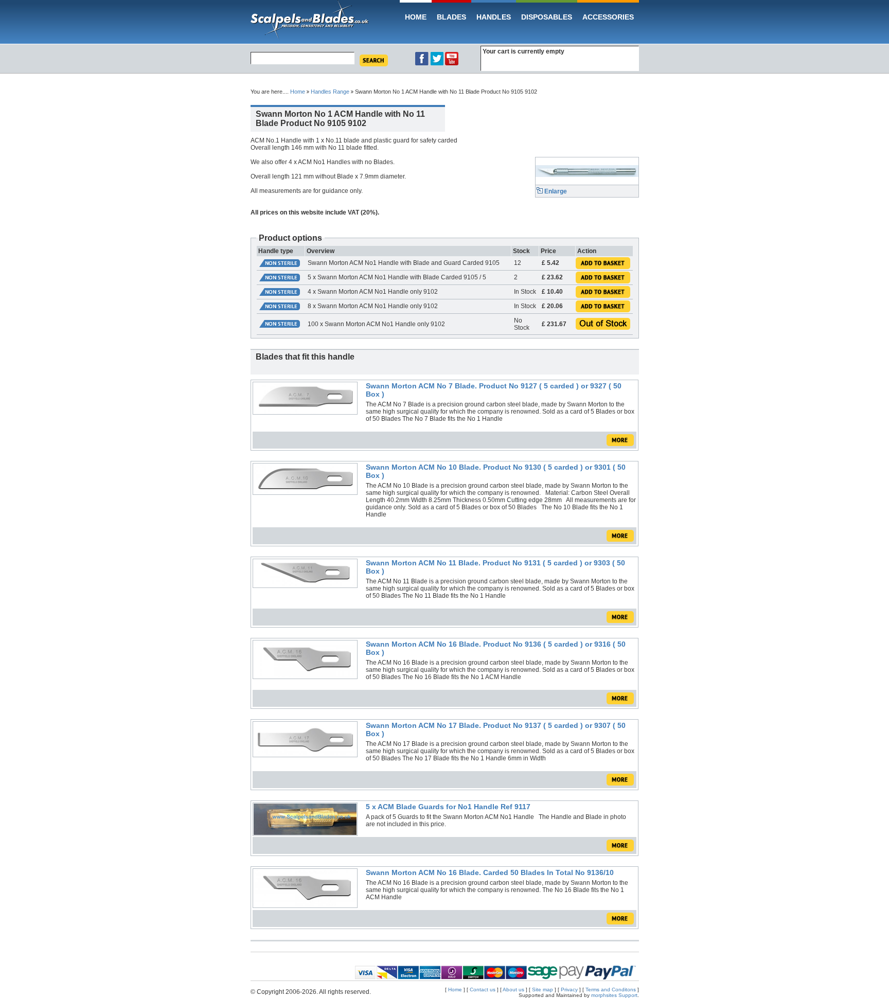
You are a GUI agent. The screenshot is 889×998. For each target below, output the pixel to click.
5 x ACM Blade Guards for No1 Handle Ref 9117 (448, 807)
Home (415, 17)
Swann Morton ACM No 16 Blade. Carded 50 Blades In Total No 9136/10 (490, 872)
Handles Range (330, 91)
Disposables (546, 17)
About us (513, 989)
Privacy (569, 989)
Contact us (482, 989)
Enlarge (555, 191)
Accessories (608, 17)
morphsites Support (614, 995)
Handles (493, 17)
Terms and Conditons (611, 989)
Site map (542, 989)
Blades (451, 17)
